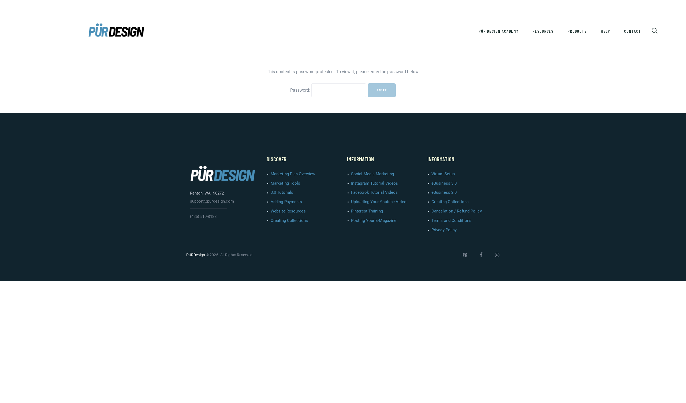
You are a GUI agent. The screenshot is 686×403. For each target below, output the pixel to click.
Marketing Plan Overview (293, 173)
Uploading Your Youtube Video (379, 201)
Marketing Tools (285, 183)
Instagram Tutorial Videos (374, 183)
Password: (300, 90)
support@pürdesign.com (212, 201)
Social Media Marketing (372, 173)
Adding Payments (286, 201)
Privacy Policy (444, 229)
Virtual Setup (443, 173)
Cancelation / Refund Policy (456, 211)
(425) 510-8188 (203, 216)
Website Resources (288, 211)
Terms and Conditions (451, 220)
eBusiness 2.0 (444, 192)
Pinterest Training (367, 211)
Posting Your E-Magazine (373, 220)
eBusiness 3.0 (444, 183)
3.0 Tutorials (282, 192)
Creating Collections (289, 220)
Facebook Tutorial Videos (374, 192)
